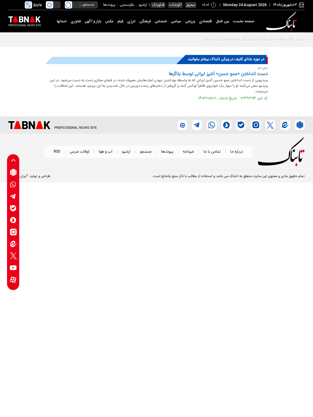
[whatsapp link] (13, 184)
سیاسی (176, 21)
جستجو (146, 152)
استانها (62, 21)
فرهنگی (145, 21)
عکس (109, 21)
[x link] (13, 255)
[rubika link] (13, 172)
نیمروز (190, 5)
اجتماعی (161, 21)
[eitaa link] (13, 244)
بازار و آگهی (93, 21)
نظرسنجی (127, 5)
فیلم (120, 21)
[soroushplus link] (13, 220)
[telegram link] (13, 196)
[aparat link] (13, 279)
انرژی (131, 21)
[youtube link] (13, 267)
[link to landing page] (282, 21)
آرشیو (143, 5)
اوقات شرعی (79, 152)
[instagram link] (13, 232)
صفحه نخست (243, 21)
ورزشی (190, 21)
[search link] (68, 5)
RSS (57, 152)
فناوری (76, 21)
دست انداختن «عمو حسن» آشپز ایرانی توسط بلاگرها (218, 74)
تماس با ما (212, 152)
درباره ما (236, 152)
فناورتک (158, 5)
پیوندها (109, 5)
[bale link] (13, 208)
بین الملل (222, 21)
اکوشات (175, 5)
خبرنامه (188, 152)
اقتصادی (205, 21)
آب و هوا (105, 152)
